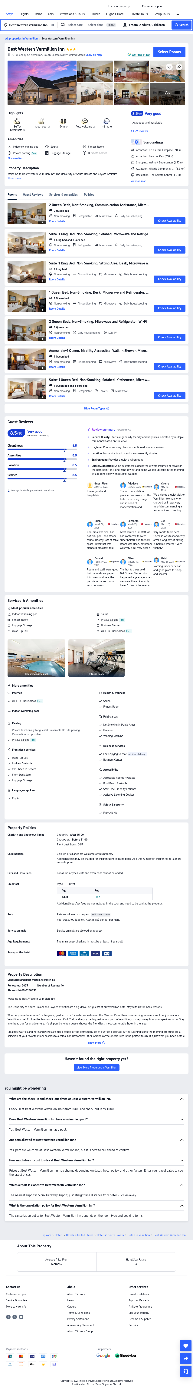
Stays (9, 14)
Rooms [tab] (12, 194)
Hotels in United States (79, 1235)
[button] (135, 6)
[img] (42, 83)
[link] (119, 6)
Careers (71, 1306)
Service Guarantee (16, 1300)
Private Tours (139, 14)
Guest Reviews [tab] (33, 194)
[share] (185, 1358)
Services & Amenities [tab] (63, 194)
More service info (16, 1306)
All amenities (15, 158)
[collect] (185, 1345)
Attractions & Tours (72, 14)
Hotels (58, 1235)
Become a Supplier (140, 1319)
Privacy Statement (78, 1319)
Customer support (16, 1294)
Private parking (109, 619)
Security (133, 1325)
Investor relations (139, 1294)
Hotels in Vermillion (139, 1235)
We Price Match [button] (141, 54)
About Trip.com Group (80, 1331)
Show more (14, 178)
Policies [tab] (89, 194)
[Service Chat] (185, 1371)
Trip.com (46, 1235)
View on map (138, 181)
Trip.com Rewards (139, 1300)
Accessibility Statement (80, 1325)
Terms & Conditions (78, 1312)
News (70, 1300)
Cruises (95, 14)
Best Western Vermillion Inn (36, 49)
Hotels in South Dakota (110, 1235)
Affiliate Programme (140, 1306)
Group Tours (162, 14)
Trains (38, 14)
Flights (23, 14)
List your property (139, 1312)
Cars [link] (51, 14)
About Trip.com (76, 1294)
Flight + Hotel (115, 14)
